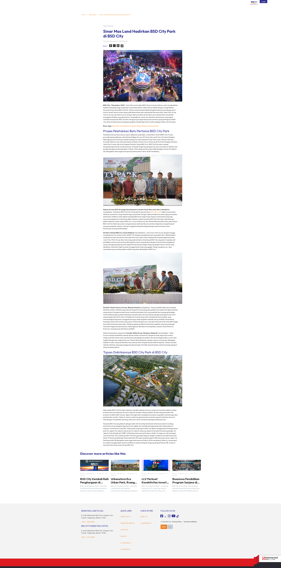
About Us (124, 516)
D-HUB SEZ (125, 549)
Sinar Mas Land (156, 212)
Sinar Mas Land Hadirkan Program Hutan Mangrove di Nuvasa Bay (135, 126)
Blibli (143, 516)
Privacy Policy (176, 522)
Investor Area (126, 523)
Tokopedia (145, 523)
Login (263, 2)
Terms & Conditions (190, 522)
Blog (123, 536)
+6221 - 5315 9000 (88, 537)
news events (92, 14)
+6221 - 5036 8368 (88, 522)
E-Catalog (125, 543)
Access (123, 530)
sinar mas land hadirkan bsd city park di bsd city (115, 14)
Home (84, 14)
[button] (110, 45)
